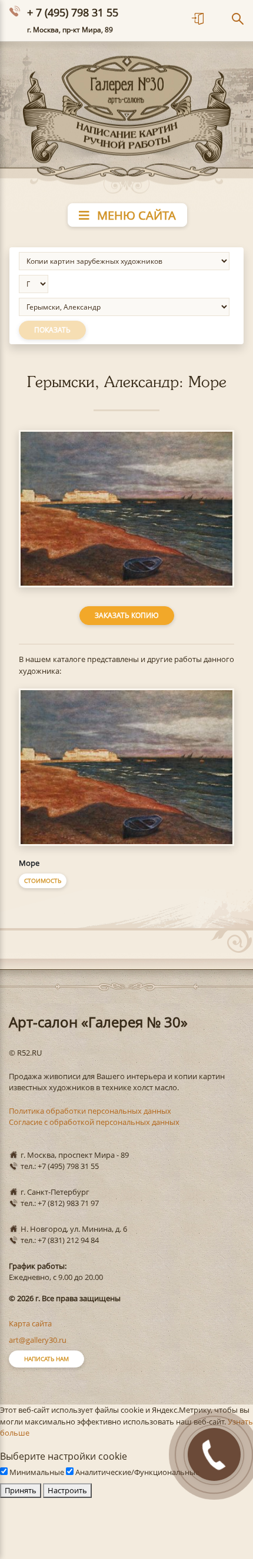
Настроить (67, 1490)
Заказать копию (127, 615)
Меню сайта (135, 215)
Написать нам (46, 1359)
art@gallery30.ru (37, 1340)
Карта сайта (30, 1323)
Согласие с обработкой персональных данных (94, 1122)
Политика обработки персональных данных (90, 1111)
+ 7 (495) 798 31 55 (72, 12)
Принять (20, 1490)
